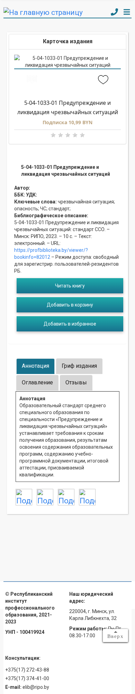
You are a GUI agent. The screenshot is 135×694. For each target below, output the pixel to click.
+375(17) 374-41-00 (27, 678)
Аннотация (35, 366)
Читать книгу (70, 286)
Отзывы (76, 382)
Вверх (115, 636)
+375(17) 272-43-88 (27, 670)
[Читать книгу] (32, 80)
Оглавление (37, 382)
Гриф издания (79, 366)
